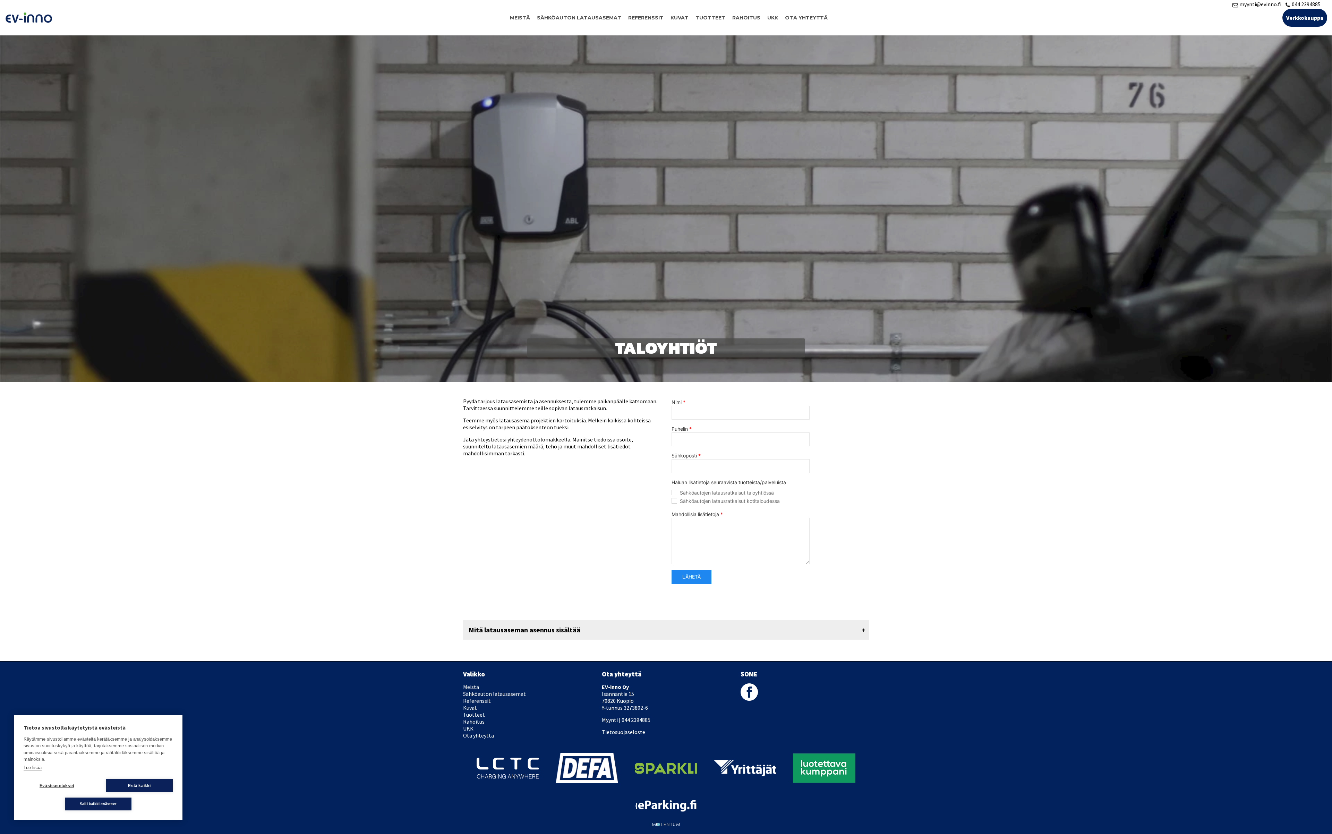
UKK (772, 18)
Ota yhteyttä (806, 18)
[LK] (824, 756)
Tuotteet (710, 18)
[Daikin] (508, 760)
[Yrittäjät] (745, 763)
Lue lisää (33, 767)
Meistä (520, 18)
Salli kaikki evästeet (98, 804)
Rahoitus (746, 18)
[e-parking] (666, 803)
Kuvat (680, 18)
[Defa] (587, 756)
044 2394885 (1306, 4)
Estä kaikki (139, 785)
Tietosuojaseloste (623, 731)
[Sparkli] (666, 766)
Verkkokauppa (1304, 17)
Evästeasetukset (57, 785)
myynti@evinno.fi (1260, 4)
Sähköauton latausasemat (579, 18)
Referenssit (646, 18)
